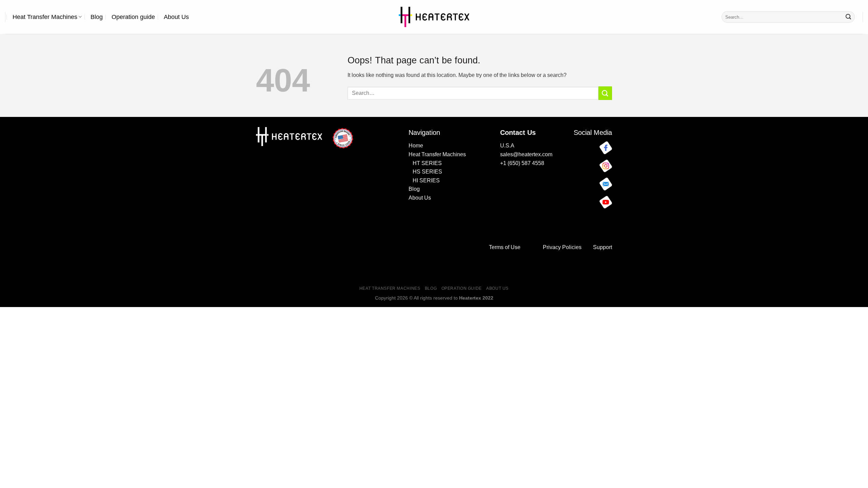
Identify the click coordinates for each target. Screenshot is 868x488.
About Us (176, 17)
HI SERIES (425, 180)
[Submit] (848, 17)
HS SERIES (427, 172)
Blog (97, 17)
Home (416, 145)
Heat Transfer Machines (45, 17)
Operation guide (133, 17)
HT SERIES (427, 163)
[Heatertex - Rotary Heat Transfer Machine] (434, 17)
